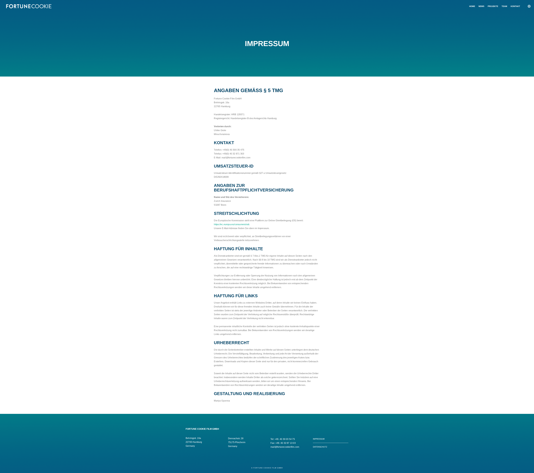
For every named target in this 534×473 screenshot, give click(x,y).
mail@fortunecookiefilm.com (284, 447)
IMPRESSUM (319, 439)
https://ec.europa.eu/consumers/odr (231, 224)
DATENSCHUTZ (320, 447)
